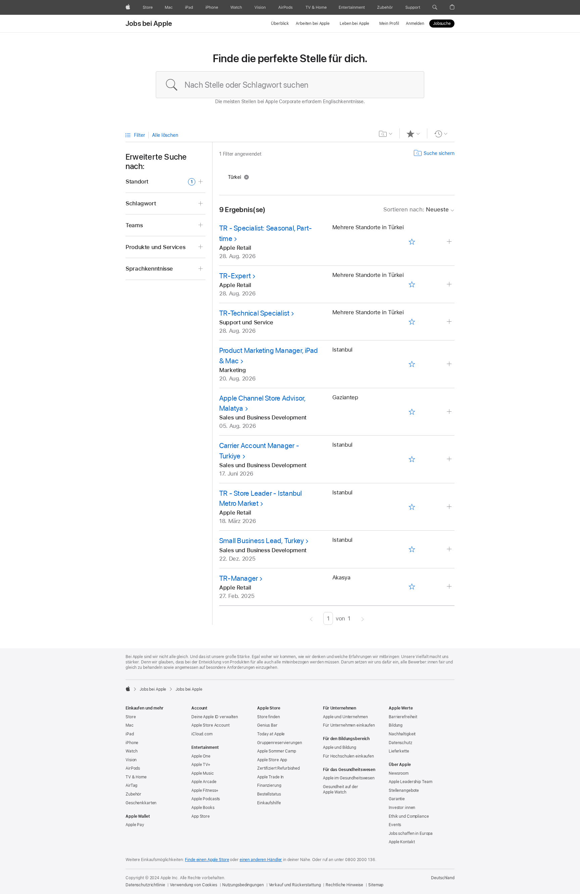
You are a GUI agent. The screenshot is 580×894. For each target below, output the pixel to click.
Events (395, 824)
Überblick (280, 23)
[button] (435, 7)
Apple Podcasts (205, 799)
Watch (131, 751)
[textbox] (290, 84)
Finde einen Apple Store (207, 859)
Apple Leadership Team (410, 781)
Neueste (416, 209)
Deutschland (442, 878)
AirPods (133, 768)
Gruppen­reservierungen (279, 742)
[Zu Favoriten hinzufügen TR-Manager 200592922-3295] (411, 587)
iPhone (132, 742)
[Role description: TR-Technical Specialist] (449, 322)
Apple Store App (272, 760)
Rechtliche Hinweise (344, 885)
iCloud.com (201, 734)
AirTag (131, 785)
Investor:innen (402, 807)
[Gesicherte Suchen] (386, 134)
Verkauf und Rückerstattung (295, 885)
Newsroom (398, 773)
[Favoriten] (413, 134)
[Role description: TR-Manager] (449, 586)
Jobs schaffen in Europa (411, 833)
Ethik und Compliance (409, 816)
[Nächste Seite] (363, 618)
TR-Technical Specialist (254, 313)
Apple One (200, 756)
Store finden (268, 717)
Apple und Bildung (339, 747)
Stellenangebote (404, 790)
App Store (200, 816)
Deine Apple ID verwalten (214, 717)
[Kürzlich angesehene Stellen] (441, 134)
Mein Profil (389, 23)
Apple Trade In (270, 777)
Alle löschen (165, 135)
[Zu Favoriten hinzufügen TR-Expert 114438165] (411, 284)
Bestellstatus (269, 794)
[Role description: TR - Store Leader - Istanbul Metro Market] (449, 507)
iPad (130, 734)
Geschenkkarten (141, 803)
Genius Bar (267, 725)
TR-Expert (235, 276)
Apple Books (202, 807)
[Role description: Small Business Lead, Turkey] (449, 549)
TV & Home (136, 777)
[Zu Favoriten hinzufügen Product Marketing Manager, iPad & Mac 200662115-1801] (411, 364)
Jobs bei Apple (149, 23)
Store (131, 717)
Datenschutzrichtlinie (145, 885)
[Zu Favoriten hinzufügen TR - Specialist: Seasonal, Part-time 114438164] (411, 242)
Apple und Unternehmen (345, 717)
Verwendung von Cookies (193, 885)
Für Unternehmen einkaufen (349, 725)
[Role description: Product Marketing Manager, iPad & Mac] (449, 364)
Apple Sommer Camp (276, 751)
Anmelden (415, 23)
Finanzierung (269, 785)
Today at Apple (271, 734)
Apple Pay (135, 824)
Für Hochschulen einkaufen (348, 756)
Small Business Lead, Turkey (261, 540)
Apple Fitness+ (205, 790)
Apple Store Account (210, 725)
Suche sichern (439, 153)
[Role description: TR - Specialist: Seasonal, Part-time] (449, 242)
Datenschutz (400, 742)
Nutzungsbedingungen (243, 885)
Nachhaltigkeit (402, 734)
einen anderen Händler (261, 859)
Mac (130, 725)
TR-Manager (238, 578)
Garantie (397, 799)
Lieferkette (399, 751)
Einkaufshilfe (269, 803)
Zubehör (133, 794)
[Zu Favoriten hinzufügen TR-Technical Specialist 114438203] (411, 322)
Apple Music (202, 773)
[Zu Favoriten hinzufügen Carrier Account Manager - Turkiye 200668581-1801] (411, 459)
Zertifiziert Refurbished (278, 768)
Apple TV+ (200, 764)
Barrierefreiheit (403, 717)
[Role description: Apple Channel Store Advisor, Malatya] (449, 412)
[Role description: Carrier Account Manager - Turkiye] (449, 459)
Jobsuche (442, 23)
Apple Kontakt (402, 842)
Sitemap (375, 885)
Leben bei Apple (354, 23)
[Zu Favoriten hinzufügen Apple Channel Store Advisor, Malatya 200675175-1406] (411, 412)
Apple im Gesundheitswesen (349, 778)
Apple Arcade (203, 781)
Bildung (395, 725)
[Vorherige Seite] (311, 618)
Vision (131, 760)
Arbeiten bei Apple (313, 23)
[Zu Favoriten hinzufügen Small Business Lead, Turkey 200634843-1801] (411, 549)
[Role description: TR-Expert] (449, 284)
